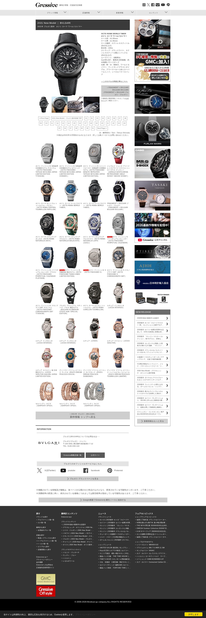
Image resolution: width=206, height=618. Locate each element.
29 (82, 128)
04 (103, 118)
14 (69, 123)
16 (80, 123)
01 (86, 118)
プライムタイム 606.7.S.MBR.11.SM (151, 548)
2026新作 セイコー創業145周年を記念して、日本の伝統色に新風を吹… (150, 331)
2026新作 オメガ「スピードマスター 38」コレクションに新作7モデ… (150, 324)
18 (91, 123)
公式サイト (95, 455)
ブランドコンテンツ (68, 522)
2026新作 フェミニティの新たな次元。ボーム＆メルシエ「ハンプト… (150, 385)
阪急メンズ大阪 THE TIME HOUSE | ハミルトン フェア (121, 556)
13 (63, 123)
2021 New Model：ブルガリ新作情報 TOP (67, 118)
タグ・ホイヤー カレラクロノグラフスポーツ (153, 553)
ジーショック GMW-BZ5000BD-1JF (150, 559)
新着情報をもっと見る (154, 421)
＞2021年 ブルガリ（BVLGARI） (82, 415)
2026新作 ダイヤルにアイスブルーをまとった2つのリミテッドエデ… (150, 379)
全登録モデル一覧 (44, 530)
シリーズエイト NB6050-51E (147, 545)
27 (71, 128)
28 (76, 128)
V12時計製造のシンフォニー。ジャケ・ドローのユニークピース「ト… (150, 365)
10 (46, 123)
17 (86, 123)
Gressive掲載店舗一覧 (73, 455)
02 (92, 118)
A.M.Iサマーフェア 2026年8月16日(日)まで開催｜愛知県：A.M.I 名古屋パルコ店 (167, 531)
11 (52, 123)
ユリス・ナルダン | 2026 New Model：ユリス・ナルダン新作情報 (87, 530)
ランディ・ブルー (69, 555)
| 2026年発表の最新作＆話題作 (74, 524)
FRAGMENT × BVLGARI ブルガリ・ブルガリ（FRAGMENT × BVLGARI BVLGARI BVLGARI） (118, 206)
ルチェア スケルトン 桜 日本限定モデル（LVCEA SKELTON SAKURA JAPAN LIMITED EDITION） (46, 373)
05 (109, 118)
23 (119, 123)
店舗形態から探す (44, 549)
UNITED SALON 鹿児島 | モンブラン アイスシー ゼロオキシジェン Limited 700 (130, 548)
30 (87, 128)
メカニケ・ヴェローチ (71, 552)
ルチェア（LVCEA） (91, 341)
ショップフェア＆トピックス (145, 517)
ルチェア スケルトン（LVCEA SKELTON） (118, 342)
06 (114, 118)
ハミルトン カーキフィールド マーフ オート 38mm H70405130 (162, 556)
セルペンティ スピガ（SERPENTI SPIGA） (45, 405)
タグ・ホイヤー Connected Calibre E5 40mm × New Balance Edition (163, 562)
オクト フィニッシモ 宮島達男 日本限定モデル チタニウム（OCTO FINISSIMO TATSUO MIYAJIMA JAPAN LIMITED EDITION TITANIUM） (47, 171)
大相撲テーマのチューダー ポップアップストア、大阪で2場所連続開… (150, 358)
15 (74, 123)
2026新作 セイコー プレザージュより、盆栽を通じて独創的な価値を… (150, 406)
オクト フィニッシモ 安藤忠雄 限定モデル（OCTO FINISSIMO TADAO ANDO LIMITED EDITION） (70, 273)
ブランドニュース (104, 517)
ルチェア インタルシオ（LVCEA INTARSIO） (115, 306)
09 (41, 123)
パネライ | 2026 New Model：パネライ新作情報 (81, 533)
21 (108, 123)
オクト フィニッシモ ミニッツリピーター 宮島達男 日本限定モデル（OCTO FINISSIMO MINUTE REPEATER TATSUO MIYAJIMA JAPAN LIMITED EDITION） (94, 171)
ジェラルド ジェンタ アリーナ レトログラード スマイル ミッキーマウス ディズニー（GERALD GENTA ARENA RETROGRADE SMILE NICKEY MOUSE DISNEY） (118, 171)
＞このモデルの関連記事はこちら (114, 81)
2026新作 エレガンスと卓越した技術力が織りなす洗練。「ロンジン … (150, 344)
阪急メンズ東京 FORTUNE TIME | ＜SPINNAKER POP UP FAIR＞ (126, 568)
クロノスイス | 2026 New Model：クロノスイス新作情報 (84, 536)
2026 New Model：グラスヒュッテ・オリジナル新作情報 (149, 372)
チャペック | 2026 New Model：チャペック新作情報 (82, 542)
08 (125, 118)
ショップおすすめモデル (144, 542)
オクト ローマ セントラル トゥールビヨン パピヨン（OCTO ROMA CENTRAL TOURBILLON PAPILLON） (46, 206)
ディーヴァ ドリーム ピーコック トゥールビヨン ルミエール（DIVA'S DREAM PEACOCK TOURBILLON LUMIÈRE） (118, 373)
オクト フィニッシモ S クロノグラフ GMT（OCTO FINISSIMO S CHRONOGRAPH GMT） (118, 273)
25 (59, 128)
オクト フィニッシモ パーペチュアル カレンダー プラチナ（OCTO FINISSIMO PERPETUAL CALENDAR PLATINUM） (47, 274)
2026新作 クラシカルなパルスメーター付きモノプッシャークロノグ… (150, 351)
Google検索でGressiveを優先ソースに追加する (104, 500)
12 (58, 123)
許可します (193, 614)
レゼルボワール (69, 561)
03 (97, 118)
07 (120, 118)
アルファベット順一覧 (46, 520)
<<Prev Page (44, 118)
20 (102, 123)
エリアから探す (43, 546)
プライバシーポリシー (85, 614)
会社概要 (39, 562)
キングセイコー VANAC (145, 550)
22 (113, 123)
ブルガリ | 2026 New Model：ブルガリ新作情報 (81, 539)
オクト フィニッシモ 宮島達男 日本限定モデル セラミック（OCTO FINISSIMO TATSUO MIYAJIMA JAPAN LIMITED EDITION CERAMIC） (70, 171)
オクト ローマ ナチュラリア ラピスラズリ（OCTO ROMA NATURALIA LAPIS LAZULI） (94, 240)
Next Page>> (102, 128)
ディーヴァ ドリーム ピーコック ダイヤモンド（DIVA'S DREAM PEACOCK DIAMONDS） (94, 373)
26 (65, 128)
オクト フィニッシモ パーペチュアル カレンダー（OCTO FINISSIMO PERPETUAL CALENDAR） (118, 240)
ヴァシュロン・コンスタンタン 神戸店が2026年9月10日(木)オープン (150, 413)
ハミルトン (67, 558)
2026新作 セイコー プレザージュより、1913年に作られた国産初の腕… (150, 399)
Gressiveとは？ (42, 557)
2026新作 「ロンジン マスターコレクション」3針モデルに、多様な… (150, 337)
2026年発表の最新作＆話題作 (148, 318)
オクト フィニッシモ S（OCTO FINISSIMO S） (94, 271)
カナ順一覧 (42, 522)
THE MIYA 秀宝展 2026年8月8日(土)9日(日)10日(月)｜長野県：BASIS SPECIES (167, 525)
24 (125, 123)
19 (97, 123)
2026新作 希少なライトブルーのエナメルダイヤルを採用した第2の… (150, 392)
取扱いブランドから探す (47, 538)
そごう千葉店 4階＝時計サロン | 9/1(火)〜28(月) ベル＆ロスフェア (125, 553)
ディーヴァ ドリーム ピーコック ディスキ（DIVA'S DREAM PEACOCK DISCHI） (70, 372)
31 (93, 128)
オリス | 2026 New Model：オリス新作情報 (79, 545)
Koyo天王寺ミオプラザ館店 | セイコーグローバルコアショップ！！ (125, 550)
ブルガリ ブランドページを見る (84, 479)
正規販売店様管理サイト (45, 567)
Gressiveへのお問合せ (44, 565)
